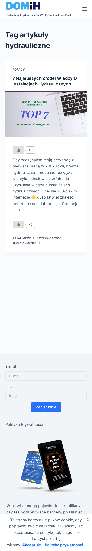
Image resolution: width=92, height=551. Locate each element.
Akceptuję (31, 544)
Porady (19, 69)
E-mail (10, 366)
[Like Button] (18, 150)
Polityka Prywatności (24, 424)
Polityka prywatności (64, 544)
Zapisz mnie (46, 407)
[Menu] (84, 9)
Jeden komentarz (26, 243)
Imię (9, 386)
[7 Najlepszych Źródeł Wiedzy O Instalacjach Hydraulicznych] (45, 114)
